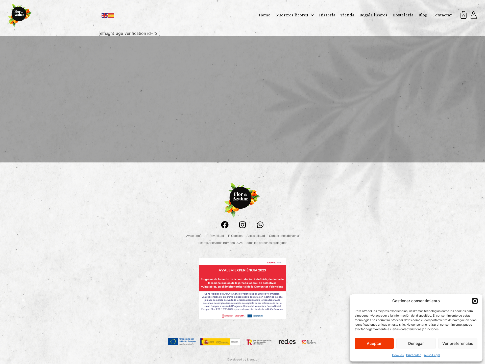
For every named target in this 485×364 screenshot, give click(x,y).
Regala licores (373, 15)
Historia (327, 15)
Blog (423, 15)
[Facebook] (225, 225)
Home (265, 15)
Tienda (347, 15)
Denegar (416, 343)
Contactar (442, 15)
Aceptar (374, 343)
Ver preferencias (457, 343)
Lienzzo (252, 359)
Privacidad (413, 355)
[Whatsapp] (260, 225)
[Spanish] (111, 15)
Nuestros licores (292, 15)
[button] (474, 300)
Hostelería (403, 15)
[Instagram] (242, 225)
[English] (105, 15)
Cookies (398, 355)
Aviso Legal (432, 355)
